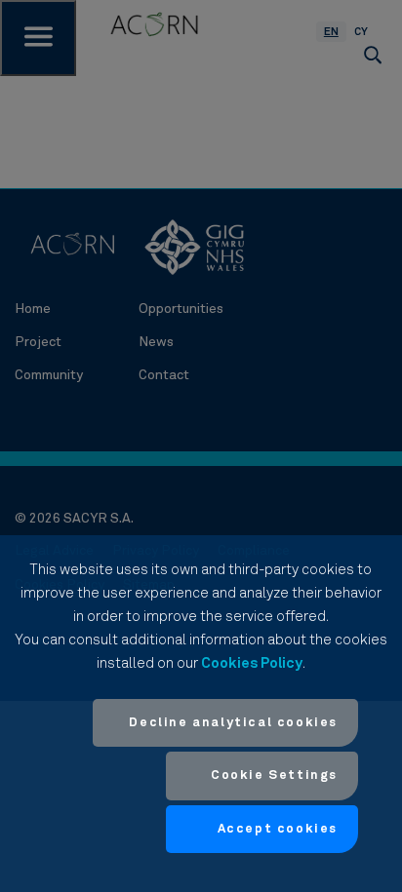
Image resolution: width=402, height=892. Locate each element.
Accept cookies (278, 829)
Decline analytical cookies (233, 723)
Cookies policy (251, 663)
